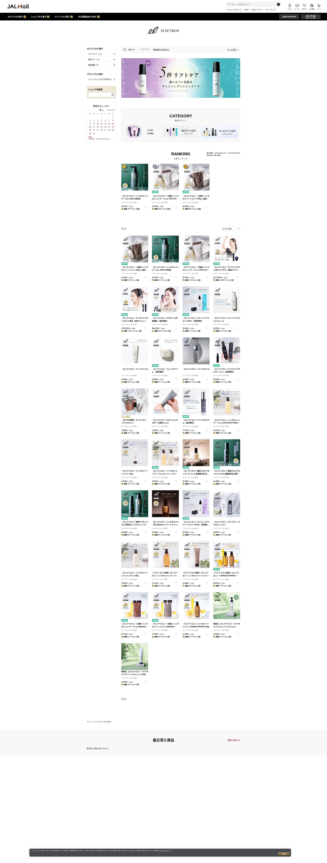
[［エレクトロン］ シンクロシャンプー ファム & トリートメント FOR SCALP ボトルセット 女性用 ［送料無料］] (165, 454)
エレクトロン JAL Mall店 (129, 202)
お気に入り (145, 207)
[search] (278, 4)
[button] (178, 95)
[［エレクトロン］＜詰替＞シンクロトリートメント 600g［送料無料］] (134, 251)
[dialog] (160, 853)
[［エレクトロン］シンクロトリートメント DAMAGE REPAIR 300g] (196, 607)
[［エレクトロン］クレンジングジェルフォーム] (226, 301)
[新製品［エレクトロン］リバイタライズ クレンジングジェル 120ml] (226, 607)
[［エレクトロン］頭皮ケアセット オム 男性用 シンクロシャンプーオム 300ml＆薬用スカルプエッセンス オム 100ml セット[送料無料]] (134, 505)
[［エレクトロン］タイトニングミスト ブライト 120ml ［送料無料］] (196, 505)
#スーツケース (271, 10)
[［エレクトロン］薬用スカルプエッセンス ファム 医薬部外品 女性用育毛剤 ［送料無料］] (196, 454)
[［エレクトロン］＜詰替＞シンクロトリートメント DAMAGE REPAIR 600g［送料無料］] (165, 607)
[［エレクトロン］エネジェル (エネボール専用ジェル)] (165, 403)
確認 (284, 854)
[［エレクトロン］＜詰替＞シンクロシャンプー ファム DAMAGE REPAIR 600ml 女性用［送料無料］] (134, 607)
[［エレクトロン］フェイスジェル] (134, 352)
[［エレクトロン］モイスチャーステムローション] (226, 505)
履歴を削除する (234, 740)
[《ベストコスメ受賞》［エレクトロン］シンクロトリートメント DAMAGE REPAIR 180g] (196, 556)
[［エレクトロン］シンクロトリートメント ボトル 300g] (134, 556)
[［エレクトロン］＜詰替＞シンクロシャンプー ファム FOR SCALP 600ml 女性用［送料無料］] (196, 251)
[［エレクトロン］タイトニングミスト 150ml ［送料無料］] (196, 301)
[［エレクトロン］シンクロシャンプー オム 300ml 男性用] (165, 251)
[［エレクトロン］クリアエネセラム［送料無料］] (196, 403)
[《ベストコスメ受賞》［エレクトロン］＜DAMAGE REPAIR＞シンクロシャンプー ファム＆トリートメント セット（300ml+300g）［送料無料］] (226, 556)
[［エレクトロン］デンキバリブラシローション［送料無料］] (226, 352)
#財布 (247, 10)
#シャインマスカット (234, 10)
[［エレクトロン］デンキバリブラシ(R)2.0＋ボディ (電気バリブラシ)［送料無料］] (226, 251)
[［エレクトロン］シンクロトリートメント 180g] (134, 454)
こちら (161, 850)
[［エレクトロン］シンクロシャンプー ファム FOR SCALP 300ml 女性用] (226, 403)
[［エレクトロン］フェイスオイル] (196, 352)
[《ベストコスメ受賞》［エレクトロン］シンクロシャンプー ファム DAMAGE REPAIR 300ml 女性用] (165, 556)
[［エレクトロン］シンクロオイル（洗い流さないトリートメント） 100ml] (165, 505)
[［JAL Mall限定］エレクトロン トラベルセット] (134, 403)
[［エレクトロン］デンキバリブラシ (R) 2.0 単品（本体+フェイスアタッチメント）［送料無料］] (134, 301)
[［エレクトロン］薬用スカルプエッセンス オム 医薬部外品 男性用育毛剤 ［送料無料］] (226, 454)
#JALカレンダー (257, 10)
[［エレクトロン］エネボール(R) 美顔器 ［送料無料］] (165, 301)
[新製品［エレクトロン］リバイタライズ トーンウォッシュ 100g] (134, 656)
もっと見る (231, 49)
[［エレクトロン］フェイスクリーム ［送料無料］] (165, 352)
